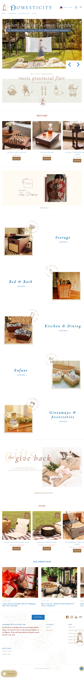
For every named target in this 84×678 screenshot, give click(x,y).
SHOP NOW (16, 158)
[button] (81, 668)
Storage (63, 237)
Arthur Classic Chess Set (16, 152)
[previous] (70, 64)
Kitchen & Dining (63, 326)
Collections (6, 651)
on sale (42, 506)
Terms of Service (74, 640)
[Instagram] (71, 617)
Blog (33, 13)
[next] (78, 64)
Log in (48, 627)
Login (70, 7)
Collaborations (23, 13)
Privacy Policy (73, 636)
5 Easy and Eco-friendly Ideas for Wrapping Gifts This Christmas (18, 604)
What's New (6, 654)
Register (49, 630)
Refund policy (73, 643)
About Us (71, 627)
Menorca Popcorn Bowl (46, 542)
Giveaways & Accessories (63, 414)
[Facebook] (67, 617)
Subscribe (38, 617)
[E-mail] (80, 617)
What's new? (42, 116)
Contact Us (72, 630)
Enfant (21, 370)
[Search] (81, 8)
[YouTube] (76, 617)
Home (3, 13)
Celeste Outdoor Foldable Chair (16, 542)
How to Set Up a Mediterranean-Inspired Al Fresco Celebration (57, 604)
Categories (11, 13)
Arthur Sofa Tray (46, 152)
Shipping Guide (73, 633)
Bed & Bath (21, 281)
